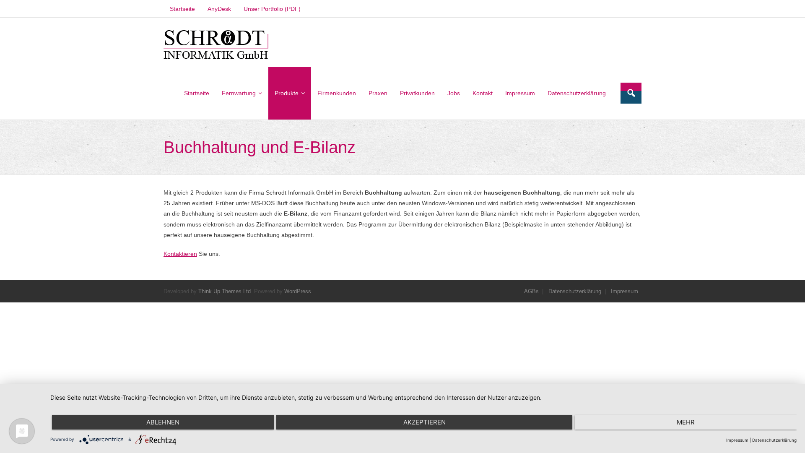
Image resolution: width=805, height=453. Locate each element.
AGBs (531, 291)
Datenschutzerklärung (574, 291)
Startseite (182, 8)
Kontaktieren (180, 253)
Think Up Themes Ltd (224, 291)
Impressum (624, 291)
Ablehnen (162, 422)
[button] (216, 45)
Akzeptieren (424, 422)
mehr (686, 422)
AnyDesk (219, 8)
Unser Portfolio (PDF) (272, 8)
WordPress (297, 291)
